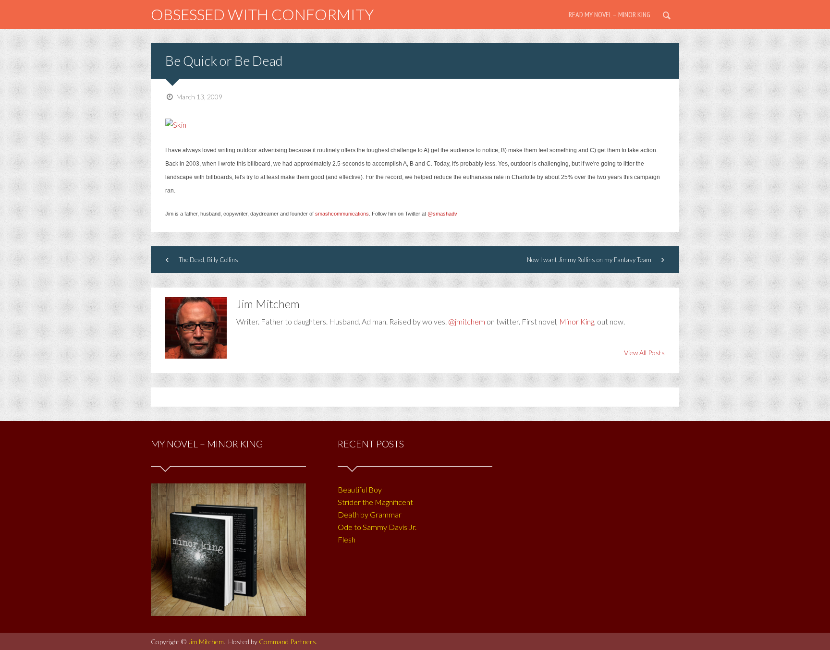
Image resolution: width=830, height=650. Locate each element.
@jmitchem (466, 321)
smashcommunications (342, 214)
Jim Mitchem (206, 642)
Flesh (346, 539)
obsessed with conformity (262, 14)
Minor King (576, 321)
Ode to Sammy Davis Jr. (377, 526)
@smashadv (442, 214)
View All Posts (644, 353)
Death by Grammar (370, 514)
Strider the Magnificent (375, 501)
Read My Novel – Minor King (609, 14)
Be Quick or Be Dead (224, 60)
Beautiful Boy (360, 489)
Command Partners (287, 642)
